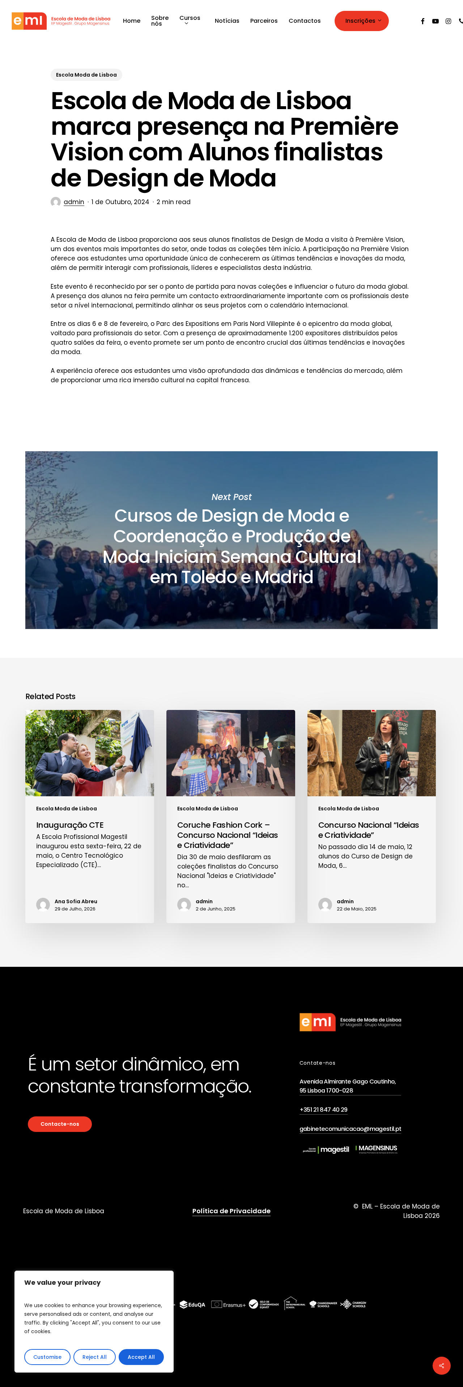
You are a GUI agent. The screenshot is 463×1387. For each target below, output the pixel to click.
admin (74, 202)
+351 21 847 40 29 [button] (324, 1110)
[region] (94, 1322)
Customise (47, 1357)
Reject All (94, 1357)
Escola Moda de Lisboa (86, 74)
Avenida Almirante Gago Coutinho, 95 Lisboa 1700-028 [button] (348, 1086)
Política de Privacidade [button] (231, 1210)
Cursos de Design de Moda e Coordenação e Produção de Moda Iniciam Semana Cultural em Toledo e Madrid (231, 540)
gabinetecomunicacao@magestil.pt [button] (351, 1129)
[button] (60, 1124)
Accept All (141, 1357)
